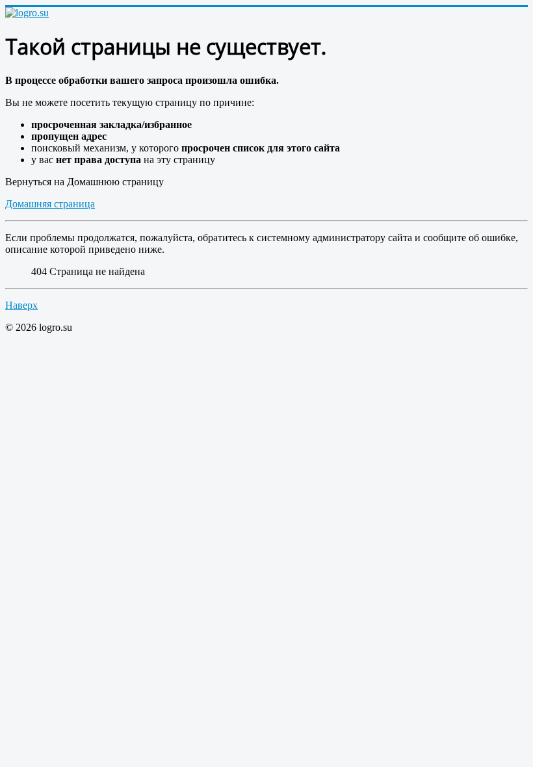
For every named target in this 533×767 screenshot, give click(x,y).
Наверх (21, 305)
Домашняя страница (50, 203)
